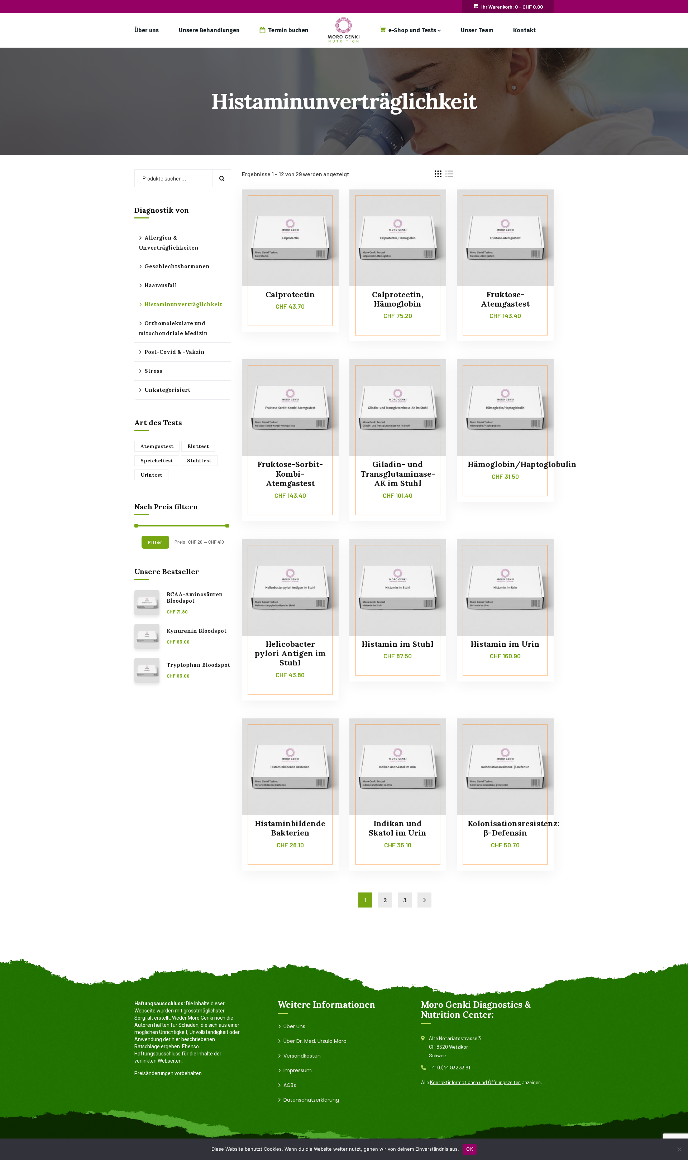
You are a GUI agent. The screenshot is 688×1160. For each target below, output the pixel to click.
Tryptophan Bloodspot (198, 665)
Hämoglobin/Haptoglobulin (522, 464)
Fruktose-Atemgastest (505, 299)
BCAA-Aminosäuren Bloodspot (195, 598)
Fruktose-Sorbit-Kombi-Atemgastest (290, 473)
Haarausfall (160, 285)
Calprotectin (290, 294)
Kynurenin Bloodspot (196, 631)
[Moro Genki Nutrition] (344, 30)
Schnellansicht (319, 238)
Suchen (221, 178)
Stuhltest (199, 460)
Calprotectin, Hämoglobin (397, 299)
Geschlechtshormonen (177, 266)
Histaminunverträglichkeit (183, 304)
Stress (153, 370)
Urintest (151, 475)
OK (469, 1149)
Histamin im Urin (505, 644)
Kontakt (524, 30)
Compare (319, 205)
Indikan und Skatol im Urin (397, 828)
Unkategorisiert (167, 389)
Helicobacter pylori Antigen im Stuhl (290, 653)
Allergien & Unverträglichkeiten (169, 242)
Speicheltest (156, 460)
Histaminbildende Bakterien (290, 828)
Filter (155, 542)
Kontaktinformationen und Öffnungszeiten (475, 1082)
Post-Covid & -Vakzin (174, 351)
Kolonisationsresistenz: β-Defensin (513, 828)
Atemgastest (156, 446)
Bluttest (198, 446)
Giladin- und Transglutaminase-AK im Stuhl (397, 473)
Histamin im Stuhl (398, 644)
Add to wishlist (319, 222)
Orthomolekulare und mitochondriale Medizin (173, 328)
